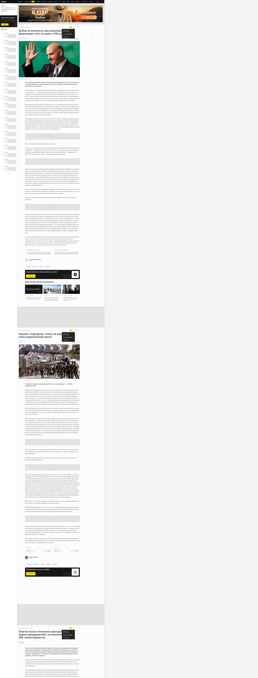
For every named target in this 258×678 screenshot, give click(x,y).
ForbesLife (46, 263)
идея (41, 398)
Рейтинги (39, 1)
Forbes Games (29, 1)
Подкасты (51, 1)
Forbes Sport (28, 528)
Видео (56, 1)
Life (59, 1)
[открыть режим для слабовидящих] (71, 27)
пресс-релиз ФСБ (66, 461)
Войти (97, 1)
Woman (63, 1)
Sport (68, 1)
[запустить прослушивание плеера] (73, 27)
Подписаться (31, 243)
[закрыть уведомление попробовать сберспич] (73, 31)
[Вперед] (82, 220)
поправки (49, 357)
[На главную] (3, 1)
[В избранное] (43, 218)
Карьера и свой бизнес (67, 263)
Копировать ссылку (75, 38)
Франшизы (44, 1)
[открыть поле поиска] (102, 2)
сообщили (56, 599)
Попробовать (66, 36)
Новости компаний (29, 263)
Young (72, 1)
